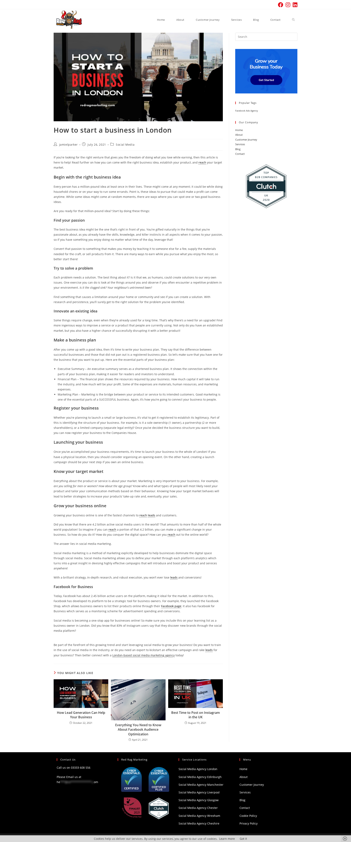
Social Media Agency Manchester (201, 785)
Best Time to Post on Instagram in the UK (195, 714)
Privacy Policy (248, 823)
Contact (240, 154)
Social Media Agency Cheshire (199, 823)
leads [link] (151, 515)
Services (240, 144)
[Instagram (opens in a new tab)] (287, 4)
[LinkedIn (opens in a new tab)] (294, 4)
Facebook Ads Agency (246, 110)
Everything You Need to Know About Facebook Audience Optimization (138, 729)
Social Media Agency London (198, 769)
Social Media (125, 144)
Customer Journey (246, 139)
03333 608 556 (80, 767)
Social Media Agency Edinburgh (200, 777)
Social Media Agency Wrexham (199, 816)
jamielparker (68, 144)
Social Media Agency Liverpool (199, 792)
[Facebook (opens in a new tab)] (280, 4)
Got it (243, 839)
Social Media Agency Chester (198, 808)
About (239, 135)
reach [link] (202, 162)
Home (239, 130)
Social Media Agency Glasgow (199, 800)
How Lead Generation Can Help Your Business (81, 714)
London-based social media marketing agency (143, 655)
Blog (237, 149)
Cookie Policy (248, 816)
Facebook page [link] (171, 606)
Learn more (227, 839)
